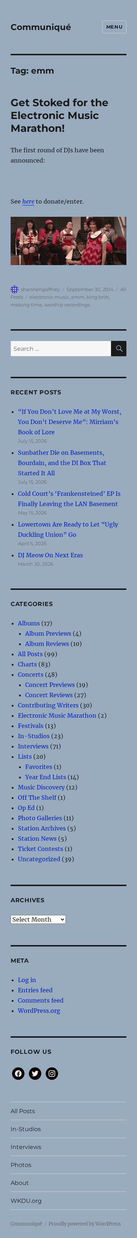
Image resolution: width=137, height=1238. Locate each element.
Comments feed (41, 1000)
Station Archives (42, 828)
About (20, 1182)
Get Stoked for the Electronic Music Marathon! (60, 115)
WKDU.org (26, 1200)
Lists (25, 756)
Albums (29, 623)
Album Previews (48, 633)
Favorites (38, 766)
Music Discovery (41, 787)
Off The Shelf (37, 797)
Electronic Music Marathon (57, 715)
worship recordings (67, 305)
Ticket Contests (40, 848)
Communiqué (41, 27)
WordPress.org (39, 1010)
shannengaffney (40, 289)
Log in (27, 980)
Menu (114, 27)
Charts (27, 664)
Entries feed (35, 990)
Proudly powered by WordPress (85, 1224)
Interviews (33, 746)
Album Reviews (47, 643)
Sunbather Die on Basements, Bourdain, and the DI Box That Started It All (62, 463)
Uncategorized (39, 859)
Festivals (30, 725)
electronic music (49, 297)
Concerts (30, 674)
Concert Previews (50, 684)
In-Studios (34, 736)
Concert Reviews (49, 695)
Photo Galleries (40, 818)
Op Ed (26, 807)
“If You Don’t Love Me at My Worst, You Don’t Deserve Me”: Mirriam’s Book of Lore (69, 422)
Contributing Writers (48, 705)
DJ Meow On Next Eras (50, 555)
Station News (37, 838)
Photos (21, 1164)
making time (26, 305)
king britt (98, 297)
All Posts (30, 654)
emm (77, 297)
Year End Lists (45, 777)
